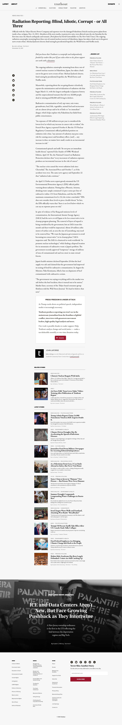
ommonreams (62, 457)
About (14, 4)
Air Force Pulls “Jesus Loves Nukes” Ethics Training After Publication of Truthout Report (67, 393)
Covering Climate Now (37, 705)
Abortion (82, 8)
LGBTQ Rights (15, 684)
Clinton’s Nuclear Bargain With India (65, 376)
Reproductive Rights (17, 698)
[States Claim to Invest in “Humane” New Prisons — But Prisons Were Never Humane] (41, 482)
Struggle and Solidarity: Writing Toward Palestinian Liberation (37, 666)
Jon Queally (55, 457)
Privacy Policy (55, 691)
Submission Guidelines (55, 683)
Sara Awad (54, 472)
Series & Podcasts (16, 705)
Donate (111, 4)
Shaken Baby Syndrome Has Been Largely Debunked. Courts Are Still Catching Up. (98, 97)
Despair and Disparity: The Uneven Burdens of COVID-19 (37, 673)
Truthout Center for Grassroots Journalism (56, 699)
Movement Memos (37, 693)
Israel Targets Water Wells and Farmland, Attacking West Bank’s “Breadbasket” (66, 511)
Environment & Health (62, 429)
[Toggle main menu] (118, 4)
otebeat (63, 426)
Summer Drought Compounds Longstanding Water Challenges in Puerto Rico (67, 496)
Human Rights (65, 508)
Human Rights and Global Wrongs (37, 679)
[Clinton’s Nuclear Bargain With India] (41, 379)
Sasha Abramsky (56, 549)
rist (64, 442)
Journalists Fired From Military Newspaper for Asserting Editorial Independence (67, 449)
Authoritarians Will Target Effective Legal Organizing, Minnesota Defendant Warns (97, 118)
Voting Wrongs (36, 696)
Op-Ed (52, 476)
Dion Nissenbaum (56, 426)
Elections (52, 8)
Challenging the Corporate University (38, 700)
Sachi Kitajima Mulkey (57, 443)
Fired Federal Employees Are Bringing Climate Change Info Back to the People (97, 86)
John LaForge (18, 46)
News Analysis (17, 16)
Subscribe (54, 679)
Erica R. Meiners (56, 487)
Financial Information (57, 687)
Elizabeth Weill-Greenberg (58, 565)
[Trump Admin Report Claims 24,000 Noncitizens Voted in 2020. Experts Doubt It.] (41, 418)
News (52, 388)
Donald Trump (62, 8)
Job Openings (55, 704)
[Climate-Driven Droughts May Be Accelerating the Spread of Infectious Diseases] (41, 435)
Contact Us (54, 707)
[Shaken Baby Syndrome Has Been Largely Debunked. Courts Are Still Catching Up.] (41, 559)
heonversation (62, 505)
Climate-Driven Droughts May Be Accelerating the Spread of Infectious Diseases (65, 434)
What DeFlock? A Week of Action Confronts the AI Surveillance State (97, 107)
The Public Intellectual (35, 689)
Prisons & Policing (61, 476)
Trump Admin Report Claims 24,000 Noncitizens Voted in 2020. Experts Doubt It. (67, 417)
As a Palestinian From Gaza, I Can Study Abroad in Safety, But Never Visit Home (97, 75)
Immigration (15, 681)
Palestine (73, 8)
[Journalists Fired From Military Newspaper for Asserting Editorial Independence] (41, 451)
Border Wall (42, 8)
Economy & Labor (16, 667)
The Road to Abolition (36, 684)
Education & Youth (66, 461)
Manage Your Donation (55, 671)
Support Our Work (56, 675)
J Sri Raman (55, 384)
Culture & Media (60, 446)
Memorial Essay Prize (57, 694)
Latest (5, 4)
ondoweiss (63, 519)
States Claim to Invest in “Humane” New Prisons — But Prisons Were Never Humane (97, 64)
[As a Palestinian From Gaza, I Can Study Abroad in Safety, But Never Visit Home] (41, 466)
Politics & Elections (67, 413)
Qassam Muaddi (56, 519)
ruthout (26, 46)
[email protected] (74, 357)
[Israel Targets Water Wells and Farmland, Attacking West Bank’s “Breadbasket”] (41, 513)
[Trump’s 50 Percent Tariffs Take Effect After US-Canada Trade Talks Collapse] (41, 529)
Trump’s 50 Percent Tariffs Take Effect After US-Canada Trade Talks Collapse (67, 527)
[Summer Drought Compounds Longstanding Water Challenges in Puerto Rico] (41, 497)
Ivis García (54, 505)
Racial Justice (15, 695)
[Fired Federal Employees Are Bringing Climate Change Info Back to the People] (41, 544)
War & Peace (15, 702)
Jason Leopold (55, 403)
